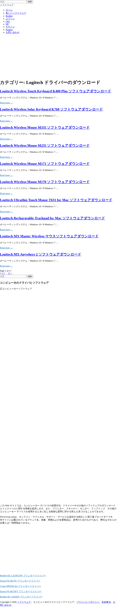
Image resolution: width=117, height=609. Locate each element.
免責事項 (106, 602)
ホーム (9, 10)
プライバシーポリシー (87, 602)
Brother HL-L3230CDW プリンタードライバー (23, 575)
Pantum (9, 29)
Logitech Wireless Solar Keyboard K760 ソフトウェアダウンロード (51, 109)
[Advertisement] (58, 56)
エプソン (10, 18)
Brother (9, 16)
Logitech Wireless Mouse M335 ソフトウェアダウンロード (45, 127)
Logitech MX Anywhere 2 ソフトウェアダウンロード (40, 254)
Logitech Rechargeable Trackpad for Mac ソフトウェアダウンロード (52, 218)
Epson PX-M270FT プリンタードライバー (21, 591)
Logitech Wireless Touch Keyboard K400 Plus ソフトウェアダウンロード (55, 91)
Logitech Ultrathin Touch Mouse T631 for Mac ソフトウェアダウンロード (56, 200)
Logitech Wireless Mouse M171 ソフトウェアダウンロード (45, 163)
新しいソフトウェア (16, 13)
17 (9, 273)
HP (7, 24)
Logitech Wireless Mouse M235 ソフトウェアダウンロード (45, 145)
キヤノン (10, 27)
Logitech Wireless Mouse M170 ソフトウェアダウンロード (45, 182)
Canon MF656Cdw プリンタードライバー (20, 586)
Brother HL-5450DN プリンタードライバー (21, 597)
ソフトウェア (7, 5)
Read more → (6, 103)
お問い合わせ (12, 32)
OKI (8, 21)
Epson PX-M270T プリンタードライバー (20, 581)
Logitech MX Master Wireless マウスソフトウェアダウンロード (49, 236)
